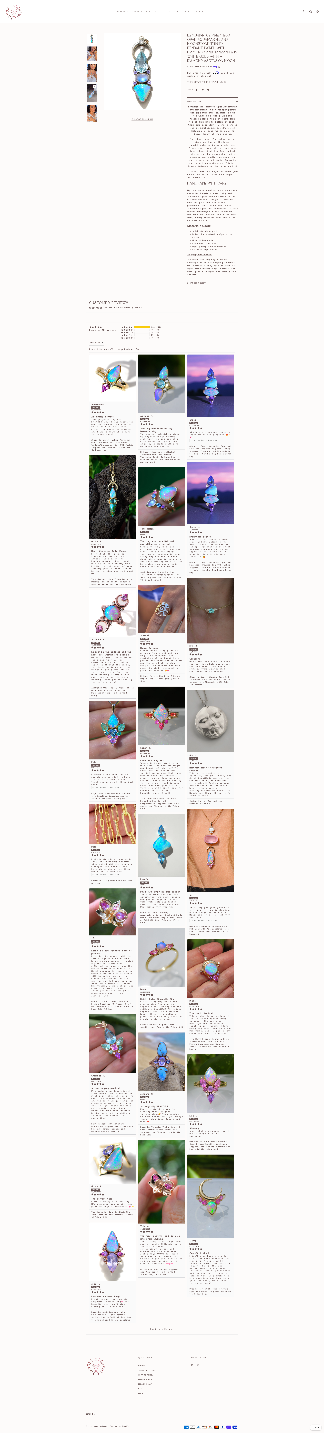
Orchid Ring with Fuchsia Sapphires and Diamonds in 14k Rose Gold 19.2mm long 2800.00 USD (159, 1272)
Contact (142, 1366)
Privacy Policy (145, 1384)
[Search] (310, 11)
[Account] (304, 11)
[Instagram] (199, 1367)
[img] (102, 327)
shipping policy (145, 1375)
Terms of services (147, 1370)
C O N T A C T (172, 12)
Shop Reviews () (128, 349)
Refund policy (145, 1379)
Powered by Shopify (119, 1426)
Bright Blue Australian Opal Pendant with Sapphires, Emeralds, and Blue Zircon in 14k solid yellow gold (111, 796)
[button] (127, 327)
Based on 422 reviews (102, 330)
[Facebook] (194, 1367)
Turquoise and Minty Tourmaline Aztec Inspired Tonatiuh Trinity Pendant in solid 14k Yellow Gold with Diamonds (112, 582)
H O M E (122, 12)
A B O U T (152, 12)
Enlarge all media (142, 119)
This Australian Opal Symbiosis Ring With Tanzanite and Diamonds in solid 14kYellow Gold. (112, 1214)
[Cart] (317, 11)
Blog (140, 1393)
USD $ (89, 1414)
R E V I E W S (194, 12)
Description (194, 101)
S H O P (137, 12)
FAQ (140, 1389)
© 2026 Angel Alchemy (96, 1426)
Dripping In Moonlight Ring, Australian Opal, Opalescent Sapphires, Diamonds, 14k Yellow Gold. (210, 1291)
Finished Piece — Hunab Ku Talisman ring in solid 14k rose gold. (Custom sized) (160, 678)
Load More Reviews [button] (162, 1329)
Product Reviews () (102, 349)
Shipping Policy (196, 283)
